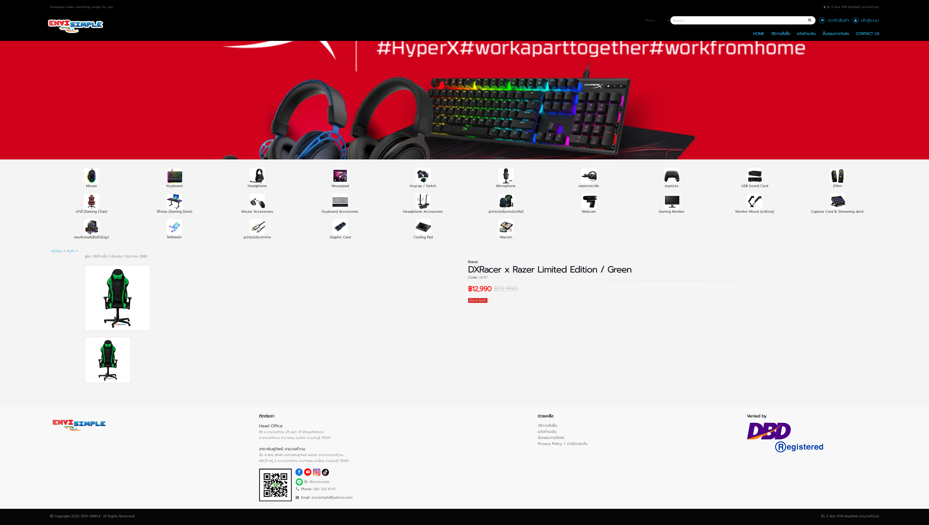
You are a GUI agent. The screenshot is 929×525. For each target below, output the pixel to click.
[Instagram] (316, 472)
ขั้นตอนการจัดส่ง (836, 33)
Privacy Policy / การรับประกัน (563, 443)
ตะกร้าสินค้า (838, 20)
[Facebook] (299, 472)
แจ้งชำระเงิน (806, 33)
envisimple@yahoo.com (331, 497)
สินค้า (71, 251)
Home (758, 33)
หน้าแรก (56, 251)
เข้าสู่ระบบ (870, 20)
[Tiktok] (325, 472)
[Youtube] (307, 472)
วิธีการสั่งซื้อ (780, 33)
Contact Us (867, 33)
